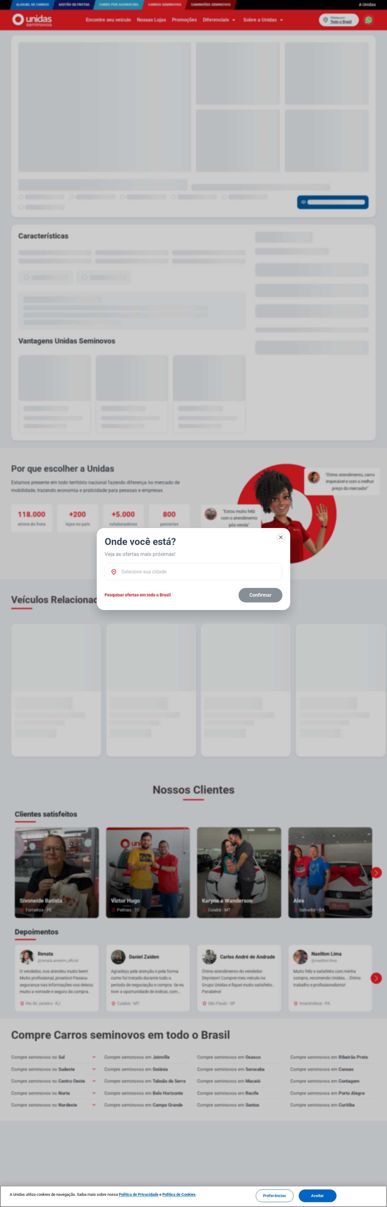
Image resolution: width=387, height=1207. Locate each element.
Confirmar (260, 595)
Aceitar (317, 1195)
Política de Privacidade (138, 1194)
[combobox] (199, 572)
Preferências (274, 1195)
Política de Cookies (179, 1194)
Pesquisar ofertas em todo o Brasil (138, 594)
